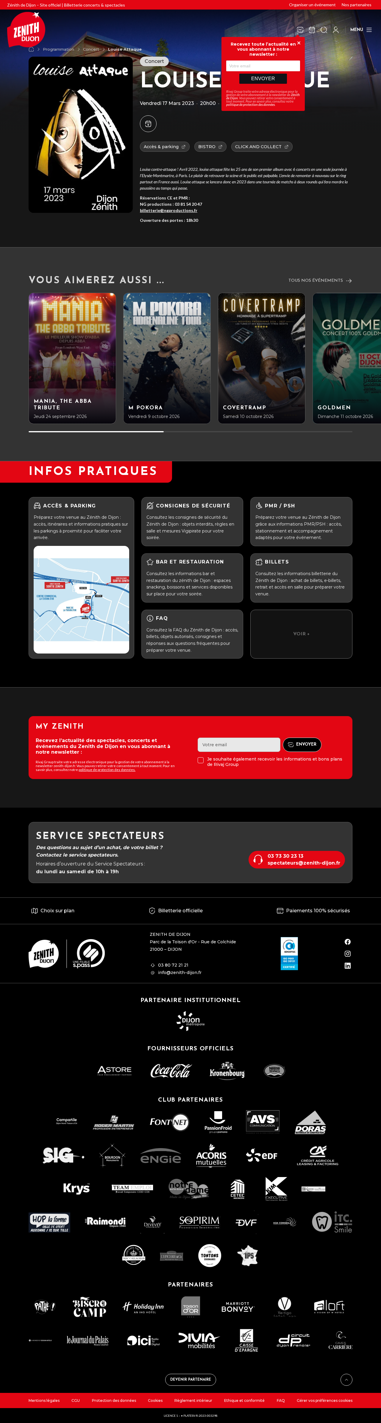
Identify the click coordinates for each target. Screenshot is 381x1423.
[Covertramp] (261, 358)
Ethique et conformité (244, 1400)
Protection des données (114, 1400)
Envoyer (263, 78)
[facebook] (347, 942)
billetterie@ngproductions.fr (168, 210)
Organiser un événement (312, 4)
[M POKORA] (167, 358)
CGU (75, 1400)
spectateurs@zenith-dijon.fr (304, 863)
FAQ (281, 1400)
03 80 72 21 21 (173, 965)
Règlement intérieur (193, 1400)
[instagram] (347, 954)
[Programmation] (312, 30)
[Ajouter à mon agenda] (148, 123)
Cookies (155, 1400)
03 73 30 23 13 (285, 856)
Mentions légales (44, 1400)
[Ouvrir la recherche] (324, 30)
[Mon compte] (336, 30)
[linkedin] (347, 965)
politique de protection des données (250, 104)
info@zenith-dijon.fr (180, 972)
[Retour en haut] (346, 1380)
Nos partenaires (356, 4)
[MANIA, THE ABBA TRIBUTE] (72, 358)
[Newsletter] (300, 30)
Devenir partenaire (190, 1380)
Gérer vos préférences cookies (324, 1400)
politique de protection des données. (107, 770)
